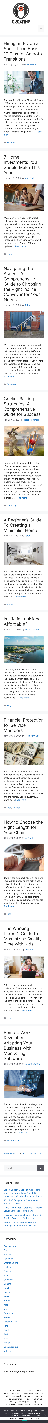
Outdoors (8, 1313)
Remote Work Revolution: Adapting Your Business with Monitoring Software (18, 1045)
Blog (9, 705)
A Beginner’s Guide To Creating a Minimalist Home (22, 525)
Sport (6, 1330)
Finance (16, 807)
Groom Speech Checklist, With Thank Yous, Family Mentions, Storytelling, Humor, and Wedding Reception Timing (23, 1193)
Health (7, 1288)
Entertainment (11, 1263)
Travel (7, 1342)
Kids (9, 1018)
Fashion (7, 1267)
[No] (45, 1415)
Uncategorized (11, 1347)
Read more (20, 246)
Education (9, 1258)
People (7, 1317)
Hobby (7, 1292)
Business (11, 142)
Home (10, 254)
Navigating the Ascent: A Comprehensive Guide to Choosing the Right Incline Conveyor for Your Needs (22, 284)
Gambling (11, 505)
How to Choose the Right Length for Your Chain (23, 827)
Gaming (7, 1284)
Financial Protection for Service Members (24, 725)
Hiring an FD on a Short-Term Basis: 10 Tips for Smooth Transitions (23, 51)
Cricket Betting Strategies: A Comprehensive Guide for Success (22, 406)
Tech (19, 1140)
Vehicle (7, 1351)
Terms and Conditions (17, 1418)
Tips (9, 914)
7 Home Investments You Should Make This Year (22, 164)
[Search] (40, 1168)
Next (37, 1153)
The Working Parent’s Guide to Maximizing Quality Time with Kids (23, 936)
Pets (6, 1326)
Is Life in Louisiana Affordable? (22, 621)
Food (6, 1275)
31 (30, 1153)
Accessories (10, 1246)
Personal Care (11, 1321)
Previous (9, 1153)
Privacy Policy (33, 1418)
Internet (7, 1300)
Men (6, 1309)
